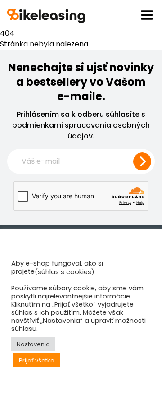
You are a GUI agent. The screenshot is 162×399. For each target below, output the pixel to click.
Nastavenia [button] (33, 344)
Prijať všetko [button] (36, 360)
